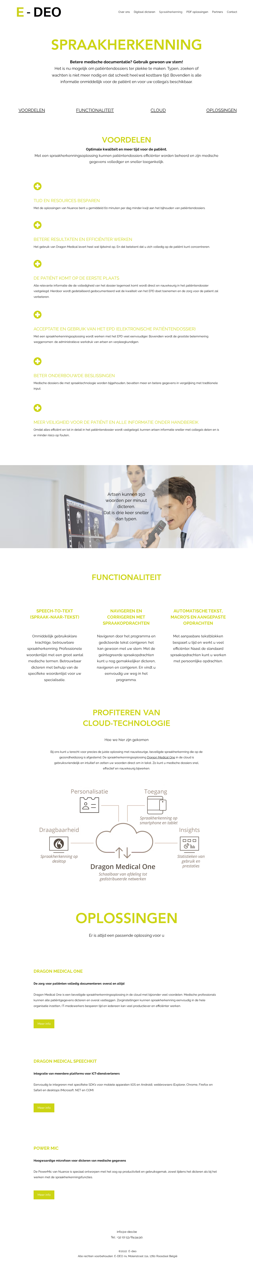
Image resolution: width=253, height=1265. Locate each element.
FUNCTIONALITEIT (95, 110)
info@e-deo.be (127, 1232)
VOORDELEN (32, 110)
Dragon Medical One (161, 757)
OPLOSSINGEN (221, 110)
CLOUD (158, 110)
